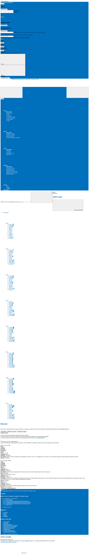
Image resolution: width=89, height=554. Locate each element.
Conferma (7, 77)
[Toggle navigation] (12, 92)
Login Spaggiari (36, 35)
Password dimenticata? (6, 14)
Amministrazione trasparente (9, 531)
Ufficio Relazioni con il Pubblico (10, 525)
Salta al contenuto (4, 1)
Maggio (10, 229)
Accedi (2, 3)
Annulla (2, 77)
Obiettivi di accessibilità (8, 528)
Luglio (10, 231)
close (2, 98)
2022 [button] (7, 326)
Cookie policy (6, 521)
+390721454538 (9, 499)
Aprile (10, 228)
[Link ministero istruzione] (7, 2)
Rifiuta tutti (12, 431)
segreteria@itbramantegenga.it (18, 502)
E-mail (15, 32)
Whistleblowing (6, 529)
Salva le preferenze (11, 488)
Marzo (11, 226)
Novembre (11, 237)
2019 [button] (7, 403)
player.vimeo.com (5, 445)
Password (16, 12)
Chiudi (2, 42)
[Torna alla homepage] (44, 83)
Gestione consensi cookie (8, 530)
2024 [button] (7, 274)
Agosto (10, 233)
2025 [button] (7, 248)
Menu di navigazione (78, 210)
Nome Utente (17, 10)
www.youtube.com (5, 460)
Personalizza (3, 431)
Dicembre (11, 238)
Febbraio (11, 225)
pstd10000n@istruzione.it (17, 501)
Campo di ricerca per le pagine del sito (9, 201)
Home (54, 192)
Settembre (11, 234)
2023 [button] (7, 300)
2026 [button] (7, 223)
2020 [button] (7, 377)
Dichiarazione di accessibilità (9, 526)
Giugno (10, 230)
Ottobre (10, 235)
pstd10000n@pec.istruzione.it (18, 503)
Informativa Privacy (7, 524)
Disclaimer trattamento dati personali (9, 542)
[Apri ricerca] (77, 92)
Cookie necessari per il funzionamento (9, 441)
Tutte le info (6, 212)
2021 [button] (7, 351)
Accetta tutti (21, 431)
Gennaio (11, 224)
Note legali (5, 523)
